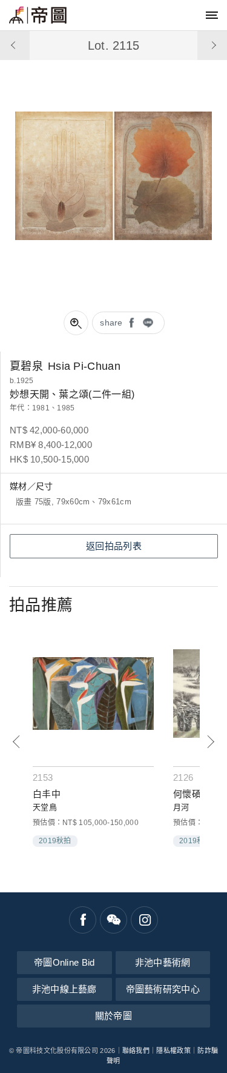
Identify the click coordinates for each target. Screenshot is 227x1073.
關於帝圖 (113, 1016)
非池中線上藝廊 (64, 989)
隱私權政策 (173, 1050)
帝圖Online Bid (64, 962)
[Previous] (16, 741)
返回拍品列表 (114, 546)
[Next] (210, 741)
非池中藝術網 (163, 962)
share (111, 322)
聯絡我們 (136, 1050)
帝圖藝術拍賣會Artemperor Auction (38, 15)
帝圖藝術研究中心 (163, 989)
